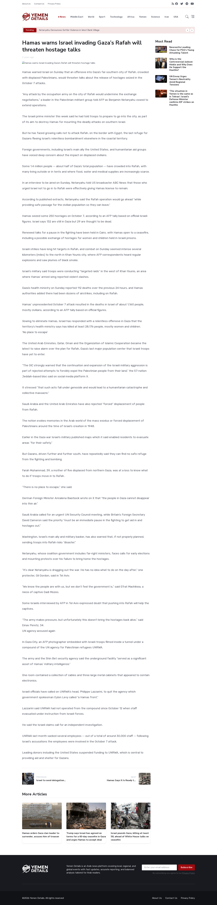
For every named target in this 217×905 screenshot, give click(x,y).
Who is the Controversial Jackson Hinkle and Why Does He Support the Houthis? (180, 65)
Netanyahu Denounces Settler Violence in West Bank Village (69, 30)
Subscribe (186, 867)
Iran (167, 16)
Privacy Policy (54, 4)
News (63, 16)
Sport (102, 16)
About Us (26, 4)
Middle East (76, 16)
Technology (116, 16)
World (91, 16)
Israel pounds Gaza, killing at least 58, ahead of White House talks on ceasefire (130, 836)
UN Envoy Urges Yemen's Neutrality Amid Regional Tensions (179, 80)
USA (176, 16)
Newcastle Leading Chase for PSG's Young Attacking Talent (181, 50)
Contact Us (39, 4)
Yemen (142, 16)
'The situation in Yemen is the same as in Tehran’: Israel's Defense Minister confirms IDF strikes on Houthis (181, 98)
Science (155, 16)
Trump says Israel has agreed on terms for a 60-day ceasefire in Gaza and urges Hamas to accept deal (86, 836)
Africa (130, 16)
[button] (186, 17)
